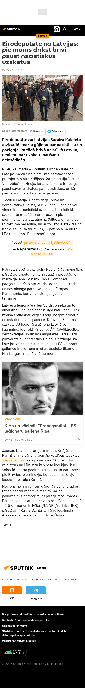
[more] (78, 439)
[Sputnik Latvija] (12, 31)
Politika (70, 579)
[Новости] (36, 131)
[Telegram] (55, 131)
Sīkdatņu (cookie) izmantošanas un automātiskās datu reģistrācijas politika (34, 633)
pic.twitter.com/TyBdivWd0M (48, 242)
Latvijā (7, 524)
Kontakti (7, 620)
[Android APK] (15, 652)
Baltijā (22, 579)
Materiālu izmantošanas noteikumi (42, 614)
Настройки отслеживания (19, 640)
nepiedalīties (14, 460)
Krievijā (54, 579)
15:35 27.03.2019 (13, 70)
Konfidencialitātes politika (32, 620)
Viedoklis (13, 419)
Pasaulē (38, 579)
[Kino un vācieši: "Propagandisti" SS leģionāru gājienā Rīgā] (42, 388)
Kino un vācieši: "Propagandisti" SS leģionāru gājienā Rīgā (40, 428)
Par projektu (10, 614)
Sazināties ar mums (15, 625)
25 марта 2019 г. (52, 251)
